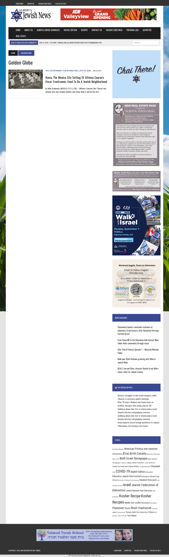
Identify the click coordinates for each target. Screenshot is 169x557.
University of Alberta (147, 512)
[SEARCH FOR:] (146, 42)
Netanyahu (146, 503)
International (72, 71)
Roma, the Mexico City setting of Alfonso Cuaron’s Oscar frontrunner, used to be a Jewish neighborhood (76, 79)
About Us (28, 30)
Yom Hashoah (122, 516)
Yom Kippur (132, 515)
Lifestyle (82, 71)
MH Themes (36, 550)
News (89, 71)
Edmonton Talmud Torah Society (128, 480)
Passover (118, 508)
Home (18, 30)
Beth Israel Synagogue (134, 458)
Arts (47, 71)
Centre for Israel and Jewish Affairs (125, 466)
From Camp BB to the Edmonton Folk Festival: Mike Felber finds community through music (138, 341)
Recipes (84, 30)
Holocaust (152, 480)
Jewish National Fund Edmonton (139, 490)
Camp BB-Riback (150, 463)
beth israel (115, 459)
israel (127, 485)
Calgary (123, 463)
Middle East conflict (133, 503)
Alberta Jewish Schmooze (48, 30)
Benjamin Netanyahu (153, 454)
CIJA (113, 472)
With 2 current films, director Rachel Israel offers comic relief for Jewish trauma (138, 370)
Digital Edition (70, 30)
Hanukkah (143, 480)
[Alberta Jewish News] (32, 15)
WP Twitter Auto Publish (75, 556)
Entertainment (56, 71)
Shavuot (154, 508)
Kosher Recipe (129, 496)
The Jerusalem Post (125, 387)
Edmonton (149, 472)
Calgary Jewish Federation (135, 463)
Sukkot (114, 512)
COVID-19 (123, 471)
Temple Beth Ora (132, 512)
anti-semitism (151, 448)
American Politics (133, 448)
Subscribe (19, 4)
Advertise (30, 4)
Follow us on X (60, 4)
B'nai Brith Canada (134, 453)
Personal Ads (132, 30)
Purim (127, 508)
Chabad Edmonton (145, 467)
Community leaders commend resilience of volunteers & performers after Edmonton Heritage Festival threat (138, 330)
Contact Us (97, 30)
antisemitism (117, 454)
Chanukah (155, 466)
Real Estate (21, 36)
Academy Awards (118, 449)
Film (64, 71)
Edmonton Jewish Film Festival (126, 476)
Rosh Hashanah (141, 508)
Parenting (153, 503)
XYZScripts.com (96, 556)
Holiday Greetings (44, 4)
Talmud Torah (121, 512)
